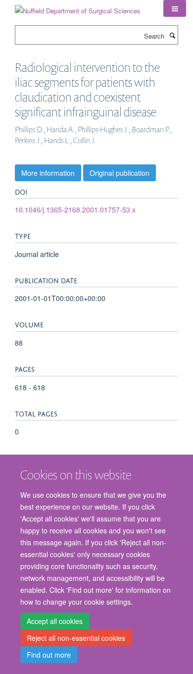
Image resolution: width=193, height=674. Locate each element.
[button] (174, 8)
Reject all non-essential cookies (76, 638)
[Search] (172, 35)
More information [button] (48, 173)
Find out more (49, 655)
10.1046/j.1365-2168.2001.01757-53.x (75, 209)
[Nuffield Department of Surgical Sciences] (78, 7)
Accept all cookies (55, 621)
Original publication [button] (119, 173)
